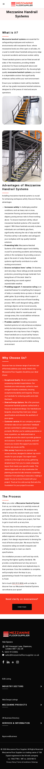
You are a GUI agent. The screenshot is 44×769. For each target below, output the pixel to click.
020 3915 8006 (18, 583)
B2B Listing (6, 679)
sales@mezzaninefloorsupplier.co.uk (22, 655)
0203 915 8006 (11, 652)
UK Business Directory (10, 718)
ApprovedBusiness (9, 736)
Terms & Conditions (24, 762)
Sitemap (35, 762)
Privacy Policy (11, 762)
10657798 (15, 759)
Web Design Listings (10, 700)
